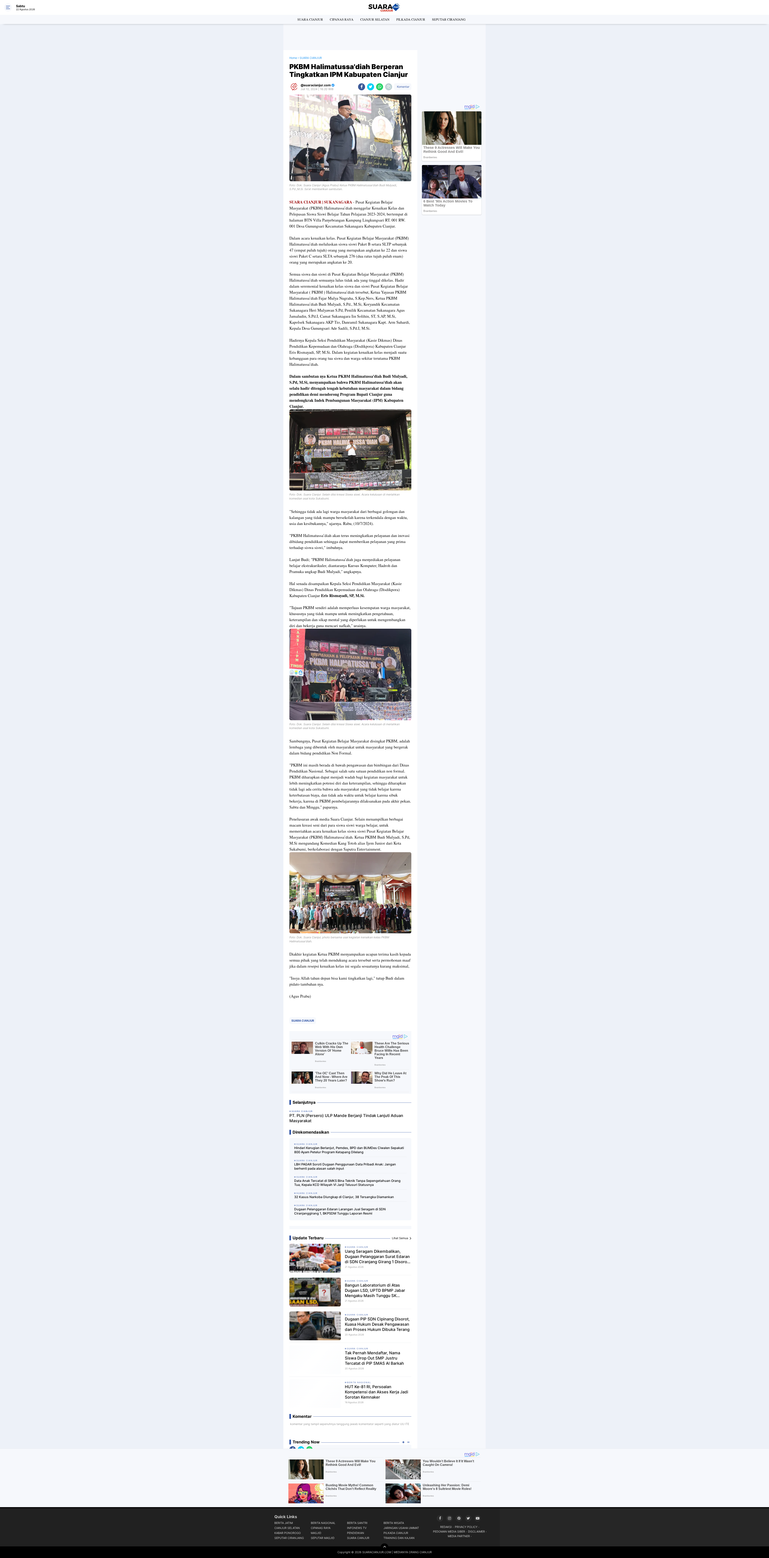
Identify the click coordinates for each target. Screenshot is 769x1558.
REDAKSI (446, 1527)
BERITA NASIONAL (359, 1382)
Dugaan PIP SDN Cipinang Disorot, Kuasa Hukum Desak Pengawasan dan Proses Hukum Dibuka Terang (377, 1324)
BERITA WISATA (393, 1523)
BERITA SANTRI (357, 1523)
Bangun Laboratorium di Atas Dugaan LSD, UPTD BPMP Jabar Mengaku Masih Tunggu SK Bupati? (375, 1290)
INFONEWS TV (356, 1528)
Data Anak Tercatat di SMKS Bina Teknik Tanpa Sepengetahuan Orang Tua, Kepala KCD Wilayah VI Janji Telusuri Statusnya (347, 1183)
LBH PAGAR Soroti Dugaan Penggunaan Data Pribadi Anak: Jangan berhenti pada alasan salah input (345, 1166)
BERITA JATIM (283, 1523)
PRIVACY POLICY (466, 1527)
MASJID (316, 1533)
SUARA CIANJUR (310, 19)
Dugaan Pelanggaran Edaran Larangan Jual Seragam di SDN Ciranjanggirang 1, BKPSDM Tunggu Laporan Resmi (340, 1211)
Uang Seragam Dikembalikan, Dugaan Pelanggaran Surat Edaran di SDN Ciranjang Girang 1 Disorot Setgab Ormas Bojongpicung (377, 1256)
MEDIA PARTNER (459, 1536)
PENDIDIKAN (355, 1533)
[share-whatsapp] (379, 86)
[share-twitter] (370, 86)
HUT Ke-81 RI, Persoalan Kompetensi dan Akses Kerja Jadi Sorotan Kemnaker (376, 1392)
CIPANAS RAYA (341, 19)
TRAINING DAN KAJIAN (399, 1538)
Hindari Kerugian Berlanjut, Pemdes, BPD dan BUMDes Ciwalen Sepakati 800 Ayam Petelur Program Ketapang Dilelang (349, 1150)
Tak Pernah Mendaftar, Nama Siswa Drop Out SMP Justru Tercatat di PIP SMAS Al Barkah (374, 1358)
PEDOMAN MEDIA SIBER (449, 1531)
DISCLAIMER (476, 1531)
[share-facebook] (361, 86)
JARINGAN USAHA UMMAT (401, 1528)
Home (293, 57)
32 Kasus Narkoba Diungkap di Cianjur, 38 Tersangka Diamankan (344, 1197)
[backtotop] (384, 1547)
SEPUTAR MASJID (322, 1538)
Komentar (402, 86)
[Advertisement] (384, 37)
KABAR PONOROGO (287, 1533)
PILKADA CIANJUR (410, 19)
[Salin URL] (388, 86)
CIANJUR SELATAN (375, 19)
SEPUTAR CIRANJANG (449, 19)
